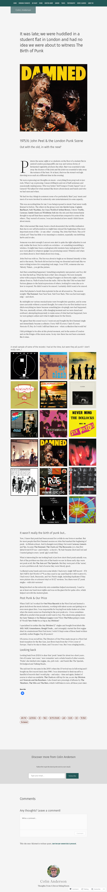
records (70, 718)
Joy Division (32, 718)
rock (76, 718)
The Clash (83, 718)
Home (15, 3)
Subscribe (72, 776)
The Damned (24, 722)
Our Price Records (55, 718)
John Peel (23, 718)
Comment (80, 833)
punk (63, 718)
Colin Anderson (53, 881)
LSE (40, 718)
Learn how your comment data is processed (64, 844)
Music (45, 718)
